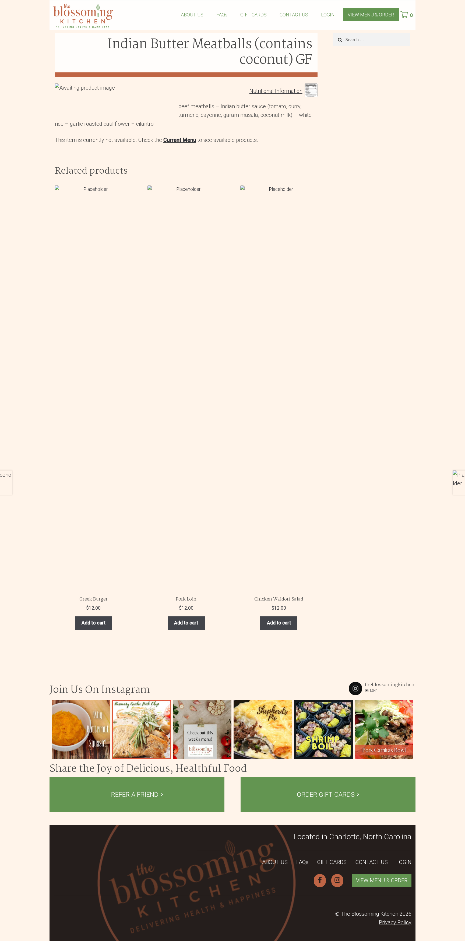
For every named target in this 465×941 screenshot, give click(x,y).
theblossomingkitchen (80, 705)
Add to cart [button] (93, 623)
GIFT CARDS (253, 14)
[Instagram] (105, 754)
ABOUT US (192, 14)
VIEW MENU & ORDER (371, 14)
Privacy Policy (395, 922)
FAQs (221, 14)
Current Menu (179, 140)
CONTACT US (294, 14)
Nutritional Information (275, 91)
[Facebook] (320, 880)
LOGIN (328, 14)
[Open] (81, 729)
